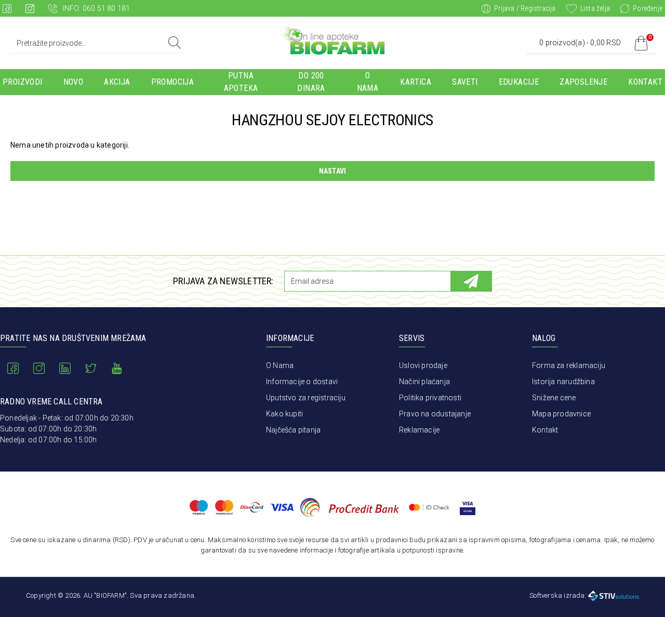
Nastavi (332, 171)
